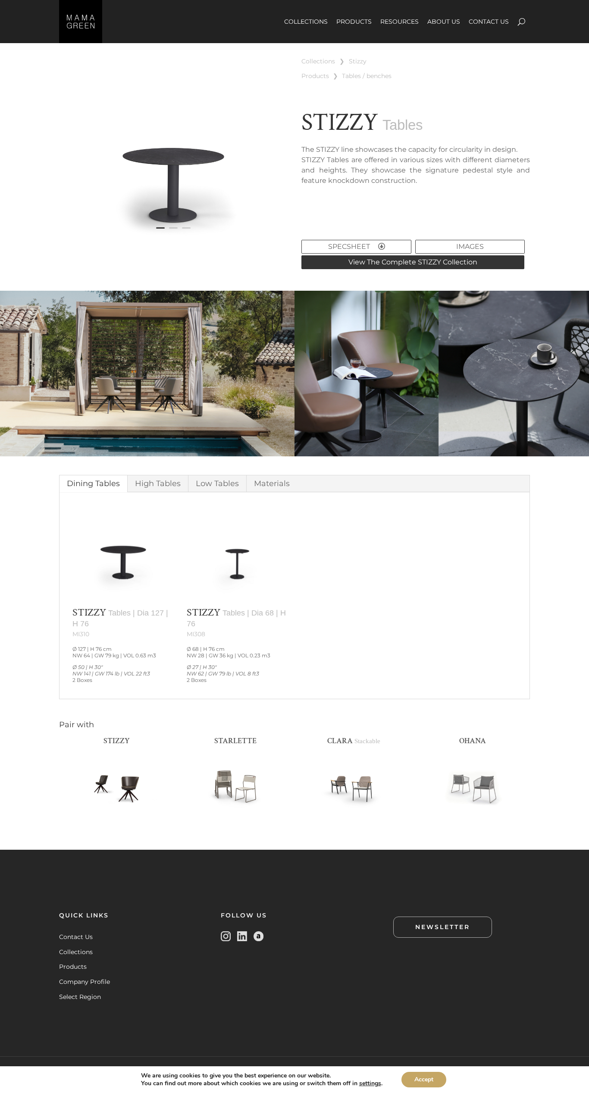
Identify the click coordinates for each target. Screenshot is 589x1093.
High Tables (158, 483)
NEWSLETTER (442, 927)
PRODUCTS (354, 21)
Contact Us (76, 937)
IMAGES (470, 246)
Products (73, 967)
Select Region (80, 997)
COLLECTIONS (306, 21)
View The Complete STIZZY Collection (412, 262)
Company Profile (84, 982)
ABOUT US (443, 21)
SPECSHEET (350, 246)
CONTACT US (489, 21)
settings (370, 1083)
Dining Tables (93, 483)
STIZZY (358, 61)
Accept (423, 1079)
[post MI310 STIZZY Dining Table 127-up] (173, 244)
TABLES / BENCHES (367, 76)
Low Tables (217, 483)
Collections (76, 952)
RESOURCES (399, 21)
